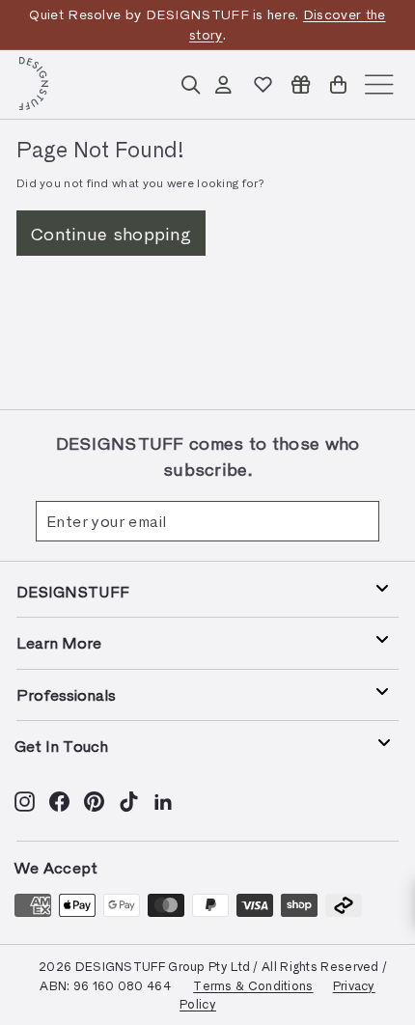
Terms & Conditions (253, 985)
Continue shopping (111, 233)
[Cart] (338, 84)
